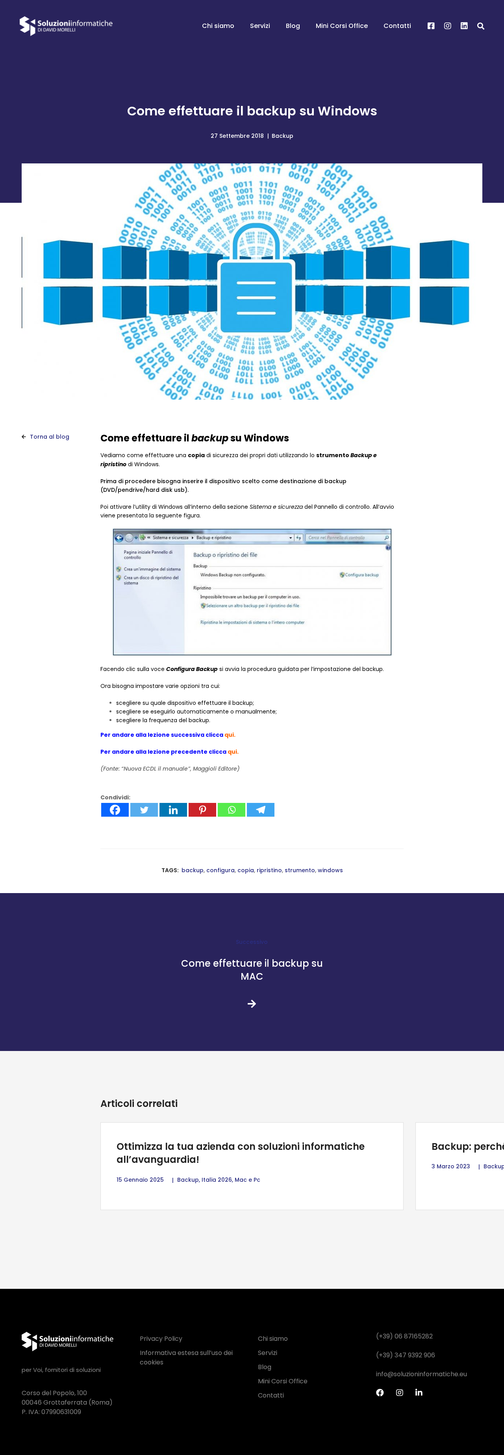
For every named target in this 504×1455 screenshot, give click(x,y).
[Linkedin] (464, 26)
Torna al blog (48, 437)
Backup (282, 136)
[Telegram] (260, 810)
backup (193, 870)
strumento (300, 870)
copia (245, 870)
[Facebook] (431, 26)
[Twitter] (144, 810)
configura (220, 870)
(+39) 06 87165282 (404, 1336)
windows (330, 870)
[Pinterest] (202, 810)
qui (229, 735)
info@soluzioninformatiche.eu (421, 1374)
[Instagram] (447, 26)
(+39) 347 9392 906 (405, 1355)
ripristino (269, 870)
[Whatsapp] (231, 810)
